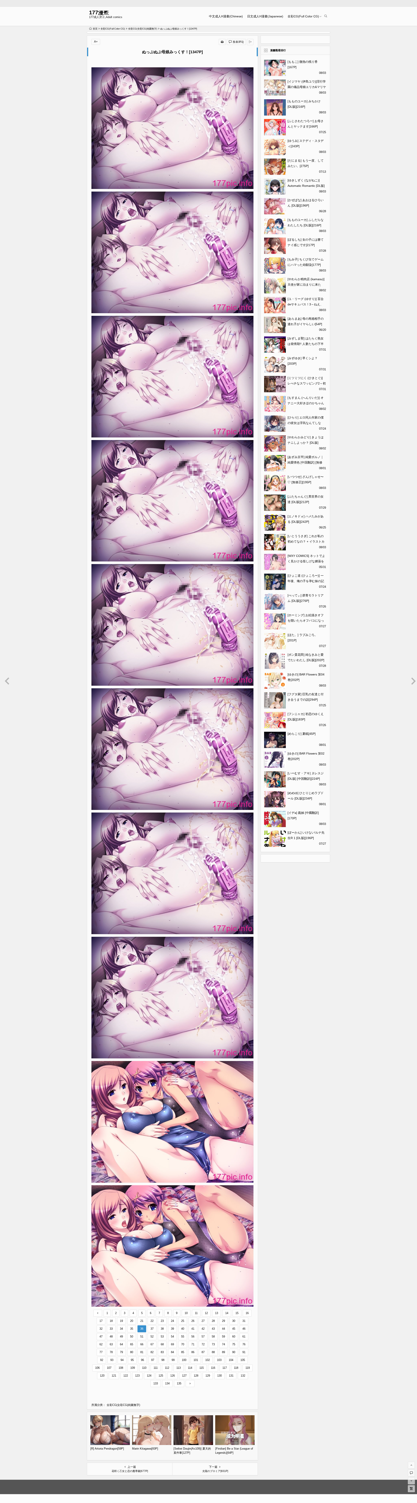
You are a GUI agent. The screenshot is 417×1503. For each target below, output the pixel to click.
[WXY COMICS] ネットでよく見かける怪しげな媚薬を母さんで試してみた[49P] (306, 561)
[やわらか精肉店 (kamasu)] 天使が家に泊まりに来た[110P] (306, 284)
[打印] (222, 42)
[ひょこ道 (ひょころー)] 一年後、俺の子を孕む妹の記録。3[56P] (306, 581)
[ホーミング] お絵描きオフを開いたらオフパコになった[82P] (306, 620)
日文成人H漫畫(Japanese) (265, 16)
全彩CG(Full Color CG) (303, 16)
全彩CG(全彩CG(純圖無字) (142, 28)
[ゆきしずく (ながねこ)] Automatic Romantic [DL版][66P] (306, 186)
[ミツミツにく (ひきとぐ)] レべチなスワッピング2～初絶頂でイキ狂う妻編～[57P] (307, 383)
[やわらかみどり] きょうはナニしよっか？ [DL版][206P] (306, 442)
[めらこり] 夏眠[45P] (302, 733)
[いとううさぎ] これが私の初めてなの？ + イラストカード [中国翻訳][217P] (306, 541)
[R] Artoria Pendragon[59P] (107, 1448)
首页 (95, 28)
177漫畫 (99, 12)
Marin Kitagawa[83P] (145, 1448)
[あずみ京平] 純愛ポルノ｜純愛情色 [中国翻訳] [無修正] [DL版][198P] (306, 462)
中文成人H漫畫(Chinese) (226, 16)
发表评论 (238, 41)
